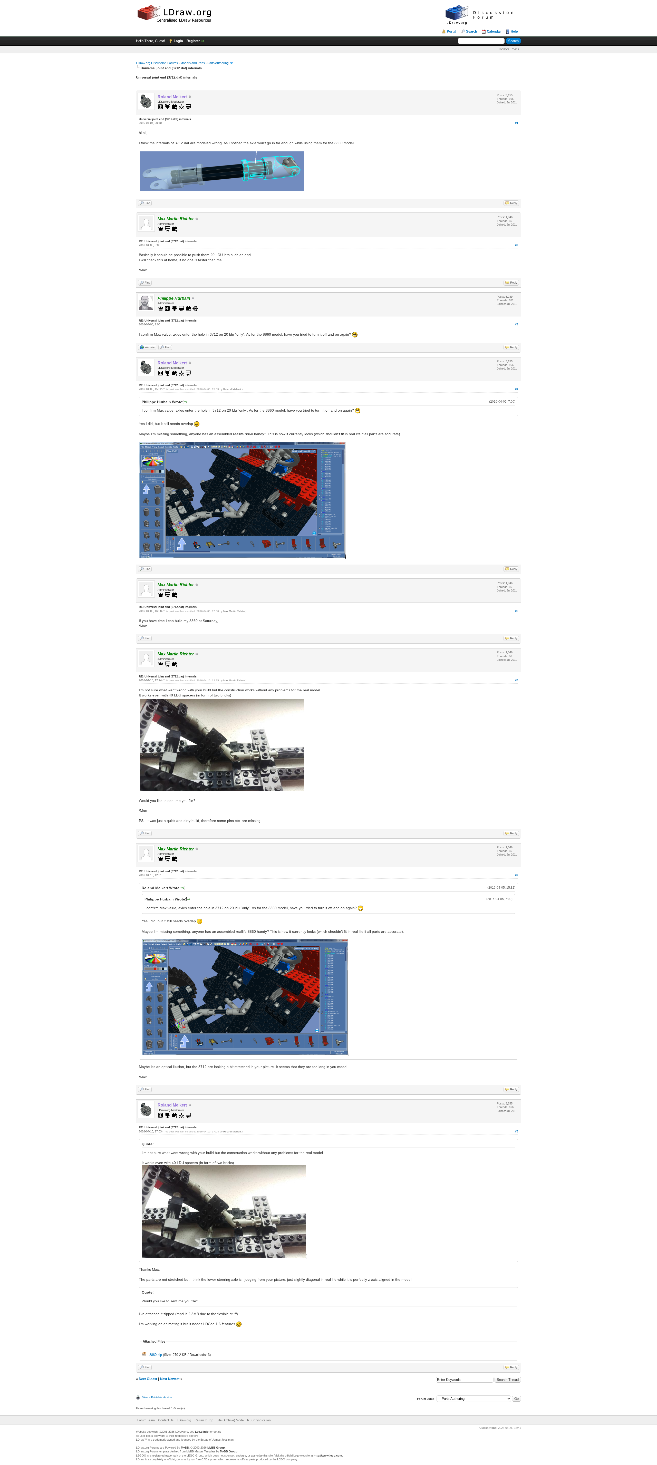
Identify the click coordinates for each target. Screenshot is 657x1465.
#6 (516, 680)
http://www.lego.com (328, 1455)
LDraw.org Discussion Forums (157, 63)
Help (514, 31)
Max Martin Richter (234, 611)
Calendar (494, 31)
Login (178, 41)
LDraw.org (184, 1420)
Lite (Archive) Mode (230, 1420)
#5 (516, 611)
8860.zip (155, 1355)
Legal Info (202, 1431)
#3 (516, 324)
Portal (451, 31)
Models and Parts (192, 63)
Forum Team (146, 1420)
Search (471, 31)
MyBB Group (216, 1447)
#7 (516, 875)
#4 (516, 389)
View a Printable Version (157, 1397)
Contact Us (165, 1420)
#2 (516, 245)
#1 (516, 122)
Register (193, 41)
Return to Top (204, 1420)
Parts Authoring (218, 63)
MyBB (185, 1447)
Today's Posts (508, 49)
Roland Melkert (232, 389)
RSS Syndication (259, 1420)
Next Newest (169, 1379)
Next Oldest (148, 1379)
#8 (516, 1131)
